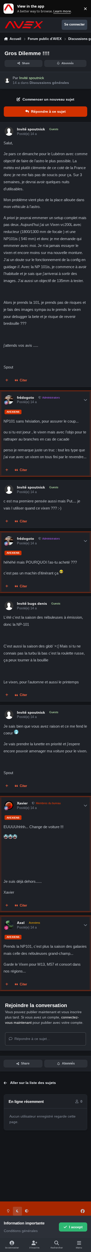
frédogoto (25, 398)
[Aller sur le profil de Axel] (9, 924)
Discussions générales (49, 83)
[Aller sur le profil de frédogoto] (9, 399)
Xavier (22, 803)
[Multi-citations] (7, 380)
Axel (21, 923)
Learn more (9, 8)
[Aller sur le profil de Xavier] (9, 805)
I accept (76, 1227)
